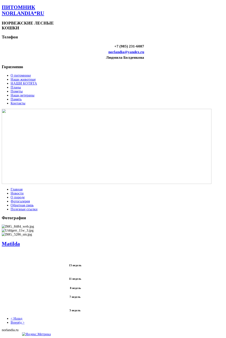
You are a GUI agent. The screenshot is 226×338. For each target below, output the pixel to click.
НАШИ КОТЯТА (24, 83)
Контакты (18, 103)
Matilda (11, 244)
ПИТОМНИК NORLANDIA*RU (23, 10)
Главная (17, 189)
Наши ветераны (22, 95)
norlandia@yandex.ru (126, 52)
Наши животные (23, 79)
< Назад (16, 318)
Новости (17, 193)
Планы (16, 87)
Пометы (17, 91)
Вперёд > (17, 322)
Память (16, 99)
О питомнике (21, 75)
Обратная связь (22, 205)
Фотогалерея (20, 201)
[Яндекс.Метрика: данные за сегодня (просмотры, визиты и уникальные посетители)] (36, 334)
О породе (18, 197)
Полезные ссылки (24, 209)
